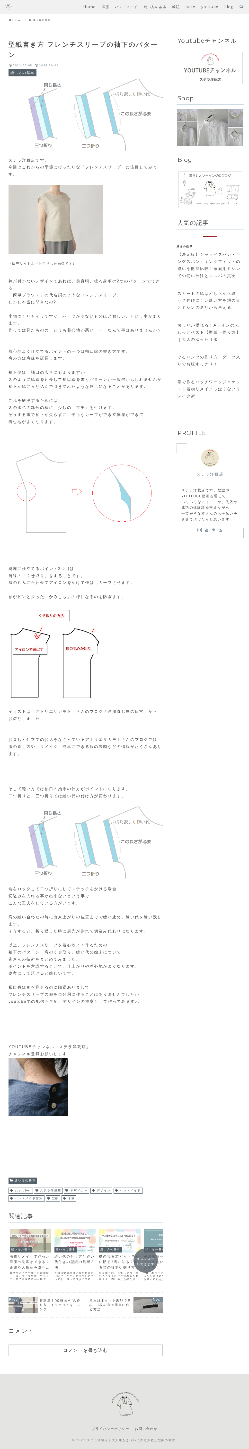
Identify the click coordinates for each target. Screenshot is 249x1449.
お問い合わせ (146, 1429)
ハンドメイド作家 (29, 1198)
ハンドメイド (130, 1190)
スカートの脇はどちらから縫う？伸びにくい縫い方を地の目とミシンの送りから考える (209, 300)
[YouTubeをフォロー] (207, 530)
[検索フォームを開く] (241, 6)
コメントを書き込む (85, 1350)
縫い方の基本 (25, 1180)
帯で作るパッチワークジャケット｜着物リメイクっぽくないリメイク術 (209, 389)
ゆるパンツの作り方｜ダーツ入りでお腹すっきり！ (209, 360)
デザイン (104, 1190)
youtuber (23, 1190)
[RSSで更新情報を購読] (220, 530)
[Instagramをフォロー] (199, 530)
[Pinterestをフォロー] (213, 530)
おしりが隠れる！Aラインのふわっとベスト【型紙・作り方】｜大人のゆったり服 (209, 332)
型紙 (55, 1198)
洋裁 (71, 1198)
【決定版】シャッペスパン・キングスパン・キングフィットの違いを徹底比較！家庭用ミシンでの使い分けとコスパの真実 (209, 265)
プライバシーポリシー (110, 1429)
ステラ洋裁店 (50, 1190)
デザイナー (79, 1190)
